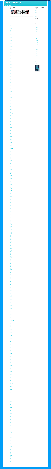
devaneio (11, 155)
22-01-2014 (37, 31)
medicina (11, 289)
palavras (11, 331)
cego (10, 107)
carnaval (11, 97)
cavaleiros (11, 105)
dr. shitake (11, 164)
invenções (11, 250)
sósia (10, 419)
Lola (10, 275)
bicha (10, 66)
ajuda (10, 30)
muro (10, 307)
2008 (35, 63)
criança (10, 137)
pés (10, 349)
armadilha (11, 43)
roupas (10, 398)
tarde (10, 425)
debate (10, 143)
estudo (10, 187)
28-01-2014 (37, 27)
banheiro (11, 58)
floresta (10, 205)
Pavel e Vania (11, 341)
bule (10, 78)
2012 (35, 61)
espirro (10, 182)
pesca (10, 350)
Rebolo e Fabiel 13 (37, 33)
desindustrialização (11, 152)
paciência (11, 329)
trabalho (11, 437)
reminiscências (11, 387)
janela (10, 253)
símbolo (11, 413)
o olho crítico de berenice (12, 320)
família (10, 193)
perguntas (11, 346)
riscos (10, 392)
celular (10, 108)
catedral (11, 104)
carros (10, 100)
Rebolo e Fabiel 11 (37, 35)
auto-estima (11, 52)
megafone (11, 290)
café (10, 87)
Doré (10, 163)
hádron (10, 223)
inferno (10, 244)
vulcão (10, 459)
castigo (10, 103)
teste (10, 435)
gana (10, 211)
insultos (11, 248)
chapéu (11, 111)
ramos (10, 381)
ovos (10, 328)
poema (10, 359)
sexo (10, 411)
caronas (11, 99)
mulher (10, 304)
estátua (10, 185)
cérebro (11, 110)
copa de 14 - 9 (37, 40)
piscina (10, 354)
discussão (11, 160)
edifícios (11, 167)
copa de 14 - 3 (37, 44)
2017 (35, 14)
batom (10, 61)
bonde (10, 73)
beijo (10, 63)
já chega (11, 251)
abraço (10, 25)
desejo (10, 151)
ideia (10, 235)
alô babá (11, 34)
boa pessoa (11, 69)
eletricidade (11, 169)
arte (10, 45)
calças (10, 90)
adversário (11, 28)
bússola (11, 81)
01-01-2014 (37, 49)
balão (10, 57)
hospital (11, 232)
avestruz (11, 55)
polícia (10, 360)
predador (11, 365)
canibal (10, 93)
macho (10, 280)
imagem (11, 238)
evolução (11, 188)
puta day (11, 377)
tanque (10, 423)
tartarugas (11, 426)
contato (10, 130)
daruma (11, 142)
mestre (10, 293)
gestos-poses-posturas (12, 215)
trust (10, 443)
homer (10, 230)
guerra (10, 221)
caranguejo (11, 96)
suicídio (11, 420)
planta (10, 356)
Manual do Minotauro (13, 3)
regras (10, 384)
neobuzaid (11, 314)
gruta (10, 220)
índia (10, 242)
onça (10, 323)
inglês (10, 245)
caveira (10, 106)
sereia (10, 410)
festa (10, 199)
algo (10, 31)
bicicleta (11, 67)
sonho (12, 16)
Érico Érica (11, 173)
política (10, 361)
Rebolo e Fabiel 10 (37, 36)
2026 (35, 8)
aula (10, 51)
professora (11, 371)
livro (10, 272)
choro (10, 115)
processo (11, 369)
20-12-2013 (37, 57)
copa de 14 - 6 (37, 42)
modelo (11, 298)
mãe (10, 281)
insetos (10, 247)
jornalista (11, 256)
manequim (11, 284)
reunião (11, 389)
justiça (10, 260)
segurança (11, 405)
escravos (11, 178)
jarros (10, 254)
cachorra (11, 84)
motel (10, 302)
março (36, 23)
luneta (10, 278)
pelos (10, 344)
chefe (10, 112)
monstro (11, 299)
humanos (11, 233)
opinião (11, 325)
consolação (11, 127)
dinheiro (11, 157)
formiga (11, 206)
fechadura (11, 197)
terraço (10, 434)
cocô (10, 122)
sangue (11, 401)
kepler (10, 262)
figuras (10, 200)
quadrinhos (11, 378)
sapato (10, 402)
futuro (10, 208)
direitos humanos (11, 158)
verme (10, 450)
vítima (10, 456)
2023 (35, 10)
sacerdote (11, 399)
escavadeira (11, 176)
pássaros (11, 338)
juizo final (11, 257)
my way (11, 308)
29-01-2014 (37, 26)
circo (10, 119)
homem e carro (11, 229)
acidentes (11, 27)
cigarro (10, 118)
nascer (10, 311)
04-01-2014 (37, 47)
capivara (11, 95)
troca (10, 441)
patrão (10, 340)
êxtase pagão (11, 190)
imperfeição (11, 239)
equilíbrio (11, 172)
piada (10, 352)
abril (36, 22)
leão (10, 266)
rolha (10, 395)
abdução (11, 24)
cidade (10, 116)
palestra (11, 332)
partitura (11, 337)
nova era (11, 316)
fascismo (11, 196)
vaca (10, 447)
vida (10, 452)
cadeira (11, 85)
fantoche (11, 194)
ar (10, 42)
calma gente (11, 91)
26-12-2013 (37, 53)
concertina (11, 125)
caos (10, 94)
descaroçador (11, 149)
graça (10, 218)
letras (10, 268)
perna (10, 347)
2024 (35, 9)
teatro (10, 428)
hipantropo (11, 226)
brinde (10, 76)
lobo (10, 274)
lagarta (10, 263)
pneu (10, 357)
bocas (10, 70)
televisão (11, 432)
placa (10, 355)
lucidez (10, 277)
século (10, 404)
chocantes (11, 114)
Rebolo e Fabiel (11, 383)
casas (10, 102)
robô (10, 393)
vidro (10, 453)
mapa (10, 286)
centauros (11, 109)
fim (10, 203)
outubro (36, 18)
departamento (11, 148)
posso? (10, 363)
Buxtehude (11, 82)
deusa (10, 154)
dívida (10, 161)
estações (11, 184)
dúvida (10, 166)
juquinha (11, 259)
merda (10, 292)
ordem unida (11, 326)
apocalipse (11, 40)
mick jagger (11, 296)
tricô (10, 440)
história (10, 227)
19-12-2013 (37, 58)
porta (10, 362)
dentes (10, 146)
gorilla (10, 217)
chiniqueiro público (11, 113)
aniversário (11, 37)
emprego (11, 170)
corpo (10, 134)
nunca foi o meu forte (12, 319)
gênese (11, 214)
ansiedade (11, 39)
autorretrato (11, 54)
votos (10, 458)
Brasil (10, 75)
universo (11, 446)
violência (11, 455)
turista (10, 444)
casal (10, 101)
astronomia (11, 49)
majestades (11, 283)
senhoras (11, 407)
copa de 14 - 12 (37, 38)
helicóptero (11, 224)
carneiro (11, 98)
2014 (35, 16)
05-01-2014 (37, 46)
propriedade (11, 372)
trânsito (10, 438)
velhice (10, 449)
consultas (11, 128)
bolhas (10, 72)
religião (11, 386)
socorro (11, 414)
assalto (10, 48)
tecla (10, 429)
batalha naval (11, 60)
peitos (10, 343)
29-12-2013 (37, 51)
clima (10, 121)
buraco (10, 79)
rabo (10, 380)
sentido (10, 408)
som (10, 416)
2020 (35, 12)
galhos (10, 209)
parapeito (11, 335)
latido (10, 265)
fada (10, 191)
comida (10, 124)
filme (10, 202)
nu (10, 317)
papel (10, 334)
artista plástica (11, 46)
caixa (10, 88)
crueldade (11, 139)
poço (10, 358)
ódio (10, 322)
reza (10, 390)
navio (10, 313)
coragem (11, 133)
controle (11, 131)
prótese (11, 374)
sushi (10, 422)
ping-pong (11, 353)
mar (10, 287)
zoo (10, 461)
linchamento (11, 269)
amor (10, 36)
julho (36, 20)
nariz (10, 310)
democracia (11, 145)
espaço (10, 181)
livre (10, 271)
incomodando (11, 241)
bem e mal (11, 64)
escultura (11, 179)
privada (11, 368)
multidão (11, 305)
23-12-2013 (37, 55)
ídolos (10, 236)
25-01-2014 (37, 29)
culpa (10, 140)
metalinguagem (11, 295)
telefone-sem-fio (11, 431)
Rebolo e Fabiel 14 (37, 25)
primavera (11, 366)
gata (10, 212)
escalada (11, 175)
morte (10, 301)
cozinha (11, 136)
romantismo (11, 396)
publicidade (11, 375)
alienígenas (11, 33)
